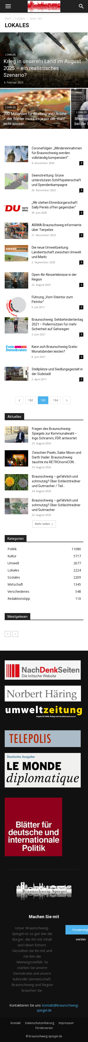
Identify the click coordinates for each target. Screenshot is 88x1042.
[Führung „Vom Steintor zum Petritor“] (16, 306)
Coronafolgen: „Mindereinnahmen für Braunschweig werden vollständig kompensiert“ (57, 153)
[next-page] (67, 400)
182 (30, 400)
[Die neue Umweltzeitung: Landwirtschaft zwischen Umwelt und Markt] (16, 253)
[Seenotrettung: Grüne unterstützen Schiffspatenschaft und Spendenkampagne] (16, 181)
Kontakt (16, 1023)
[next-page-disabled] (15, 634)
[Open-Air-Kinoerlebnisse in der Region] (16, 280)
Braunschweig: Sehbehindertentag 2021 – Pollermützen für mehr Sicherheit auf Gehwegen (57, 324)
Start (8, 19)
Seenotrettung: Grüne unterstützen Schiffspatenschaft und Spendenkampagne (56, 180)
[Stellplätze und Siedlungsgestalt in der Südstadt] (16, 373)
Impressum (66, 1023)
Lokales (20, 19)
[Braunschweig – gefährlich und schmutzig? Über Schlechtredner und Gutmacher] (16, 506)
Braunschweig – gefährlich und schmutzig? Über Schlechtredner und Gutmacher (56, 505)
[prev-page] (19, 400)
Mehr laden (42, 524)
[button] (7, 6)
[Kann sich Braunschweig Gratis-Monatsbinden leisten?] (16, 348)
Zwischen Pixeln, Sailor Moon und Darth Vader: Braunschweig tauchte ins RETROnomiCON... (56, 457)
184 (55, 400)
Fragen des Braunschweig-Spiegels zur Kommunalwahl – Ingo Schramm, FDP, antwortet (54, 433)
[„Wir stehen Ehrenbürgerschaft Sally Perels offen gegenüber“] (16, 206)
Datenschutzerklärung (39, 1023)
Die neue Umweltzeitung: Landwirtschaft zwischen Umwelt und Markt (56, 252)
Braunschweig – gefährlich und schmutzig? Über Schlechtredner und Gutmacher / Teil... (56, 481)
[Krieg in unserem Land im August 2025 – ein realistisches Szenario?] (44, 60)
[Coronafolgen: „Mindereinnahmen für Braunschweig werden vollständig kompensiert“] (16, 154)
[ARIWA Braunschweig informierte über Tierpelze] (16, 231)
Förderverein (44, 1028)
